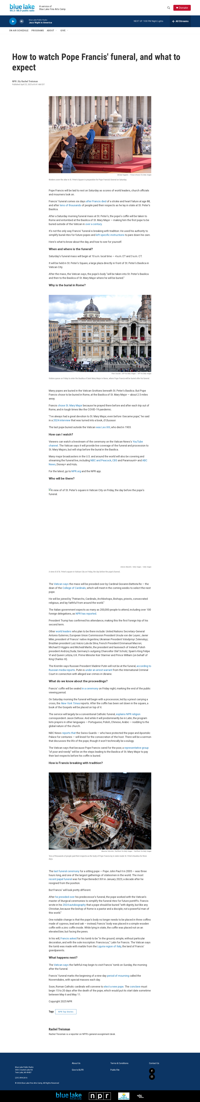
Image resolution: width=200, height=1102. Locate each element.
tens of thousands (70, 205)
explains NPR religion (128, 714)
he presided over (65, 896)
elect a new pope (114, 986)
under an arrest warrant (98, 670)
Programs (37, 30)
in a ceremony (90, 688)
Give (63, 30)
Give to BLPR (78, 1070)
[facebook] (152, 1071)
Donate (183, 7)
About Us (76, 1063)
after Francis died (96, 201)
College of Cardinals (74, 587)
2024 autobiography (74, 904)
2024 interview (61, 420)
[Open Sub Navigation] (56, 30)
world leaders (63, 631)
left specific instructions (110, 234)
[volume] (21, 21)
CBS (114, 460)
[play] (13, 21)
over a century (93, 224)
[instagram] (152, 1077)
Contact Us (154, 1063)
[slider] (26, 21)
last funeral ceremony (66, 871)
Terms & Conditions (119, 1063)
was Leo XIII (103, 427)
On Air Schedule (19, 30)
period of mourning (118, 975)
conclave (135, 986)
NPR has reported (86, 613)
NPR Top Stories (65, 1012)
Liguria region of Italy (109, 946)
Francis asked (68, 938)
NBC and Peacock (100, 460)
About (50, 30)
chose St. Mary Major (70, 405)
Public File (114, 1070)
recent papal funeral (60, 879)
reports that (69, 732)
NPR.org (76, 471)
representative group (136, 747)
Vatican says (61, 583)
